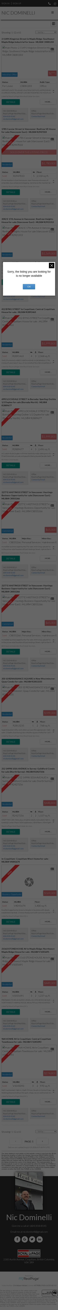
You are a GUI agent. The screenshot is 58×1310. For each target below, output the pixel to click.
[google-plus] (25, 1239)
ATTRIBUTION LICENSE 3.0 (45, 1285)
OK (29, 286)
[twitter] (33, 1239)
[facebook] (18, 1239)
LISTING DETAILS (11, 102)
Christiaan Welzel (20, 1285)
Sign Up (17, 3)
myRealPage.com (29, 1279)
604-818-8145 (9, 116)
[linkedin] (40, 1239)
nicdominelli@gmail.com (13, 119)
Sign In (5, 3)
